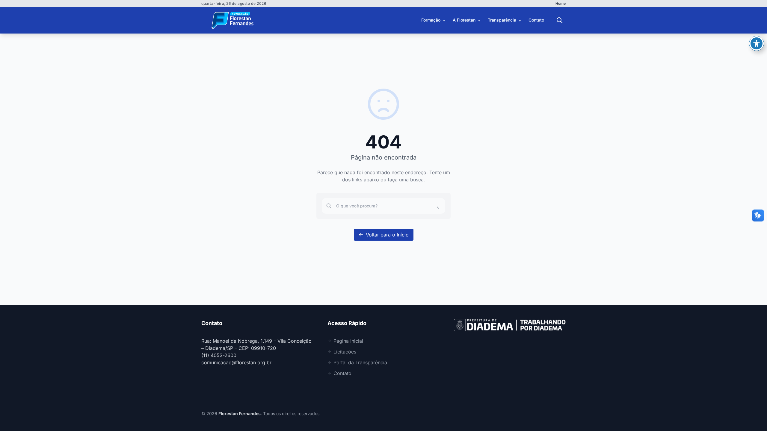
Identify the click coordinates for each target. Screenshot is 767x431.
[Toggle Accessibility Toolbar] (756, 43)
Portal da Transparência (360, 362)
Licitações (344, 352)
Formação (430, 19)
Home (560, 3)
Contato (536, 19)
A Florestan (464, 19)
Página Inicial (348, 341)
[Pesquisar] (560, 20)
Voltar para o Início (387, 235)
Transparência (502, 19)
